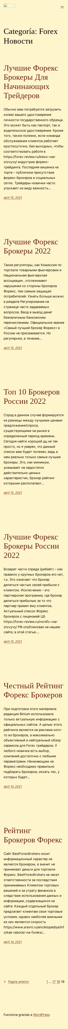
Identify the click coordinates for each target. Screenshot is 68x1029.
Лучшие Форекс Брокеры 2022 (31, 246)
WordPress (41, 1015)
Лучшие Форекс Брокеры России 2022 (31, 546)
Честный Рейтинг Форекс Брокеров (33, 690)
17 (54, 982)
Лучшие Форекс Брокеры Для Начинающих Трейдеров (31, 81)
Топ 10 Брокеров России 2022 (32, 396)
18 (58, 982)
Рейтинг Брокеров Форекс (33, 835)
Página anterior (16, 981)
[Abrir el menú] (62, 7)
